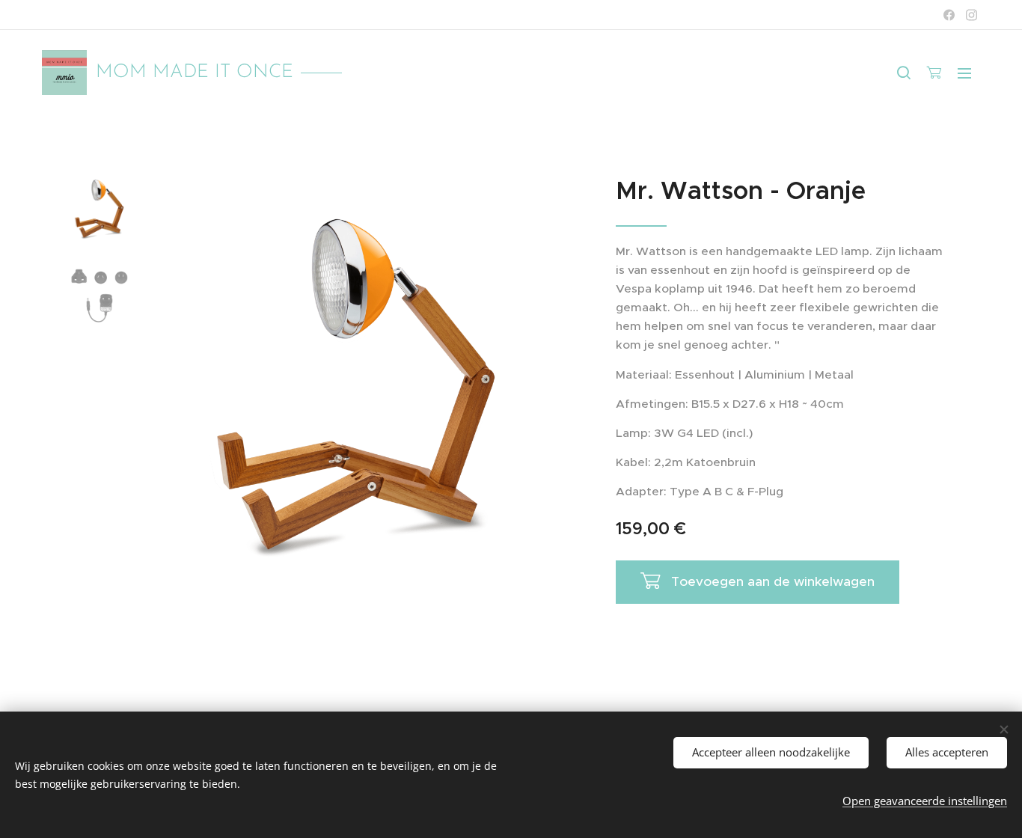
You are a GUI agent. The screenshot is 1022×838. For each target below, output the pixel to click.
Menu (969, 73)
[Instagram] (971, 15)
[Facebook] (949, 15)
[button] (904, 72)
